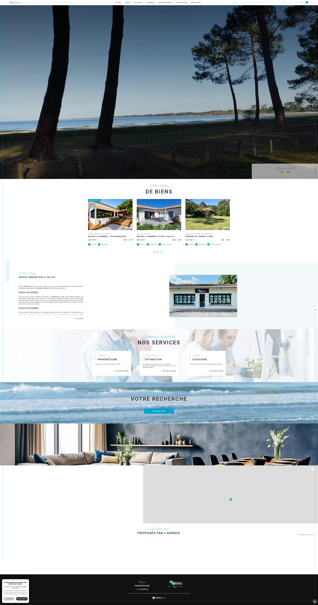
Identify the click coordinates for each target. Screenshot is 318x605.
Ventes (128, 2)
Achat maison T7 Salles (198, 556)
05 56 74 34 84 (30, 490)
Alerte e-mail (196, 2)
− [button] (312, 470)
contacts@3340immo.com (33, 495)
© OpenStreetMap (311, 534)
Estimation (150, 2)
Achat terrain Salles (117, 549)
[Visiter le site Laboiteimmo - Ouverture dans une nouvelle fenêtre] (159, 600)
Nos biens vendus (165, 2)
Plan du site (161, 593)
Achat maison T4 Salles (198, 546)
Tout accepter (22, 599)
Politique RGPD (184, 593)
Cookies (188, 593)
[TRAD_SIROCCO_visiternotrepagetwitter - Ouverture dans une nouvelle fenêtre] (31, 515)
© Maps (304, 534)
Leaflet (299, 534)
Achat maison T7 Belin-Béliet (200, 566)
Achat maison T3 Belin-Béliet (200, 559)
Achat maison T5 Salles (198, 549)
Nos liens (178, 593)
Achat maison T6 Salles (198, 552)
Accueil (118, 2)
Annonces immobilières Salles (157, 549)
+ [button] (312, 468)
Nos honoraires (155, 593)
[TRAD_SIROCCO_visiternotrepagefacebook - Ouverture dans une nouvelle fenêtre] (25, 515)
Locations (138, 2)
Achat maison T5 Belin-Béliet (200, 562)
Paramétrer (9, 599)
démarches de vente (58, 296)
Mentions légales (168, 593)
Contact (315, 170)
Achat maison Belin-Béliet (119, 552)
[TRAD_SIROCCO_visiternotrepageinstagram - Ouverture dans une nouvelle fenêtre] (36, 515)
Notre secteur (181, 2)
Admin (174, 593)
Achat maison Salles (117, 546)
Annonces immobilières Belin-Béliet (159, 546)
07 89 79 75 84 (30, 488)
